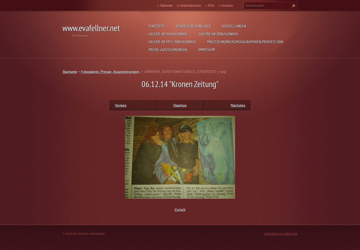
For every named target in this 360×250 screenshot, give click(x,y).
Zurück (180, 209)
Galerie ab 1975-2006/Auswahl (172, 41)
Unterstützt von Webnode (281, 234)
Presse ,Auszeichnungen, (168, 49)
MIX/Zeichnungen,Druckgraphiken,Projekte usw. (245, 41)
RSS (211, 5)
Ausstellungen (234, 26)
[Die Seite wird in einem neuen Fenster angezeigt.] (180, 157)
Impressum (206, 49)
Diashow (180, 105)
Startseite (157, 26)
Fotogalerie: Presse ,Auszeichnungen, (110, 72)
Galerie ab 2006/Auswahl (219, 33)
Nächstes (238, 105)
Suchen (293, 5)
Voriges (120, 105)
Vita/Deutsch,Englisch (193, 26)
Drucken (227, 5)
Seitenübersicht (190, 5)
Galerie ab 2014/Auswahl (168, 33)
